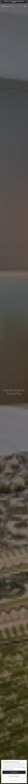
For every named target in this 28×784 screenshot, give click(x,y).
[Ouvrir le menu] (25, 6)
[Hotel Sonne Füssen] (7, 6)
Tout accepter (14, 772)
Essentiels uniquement (14, 776)
